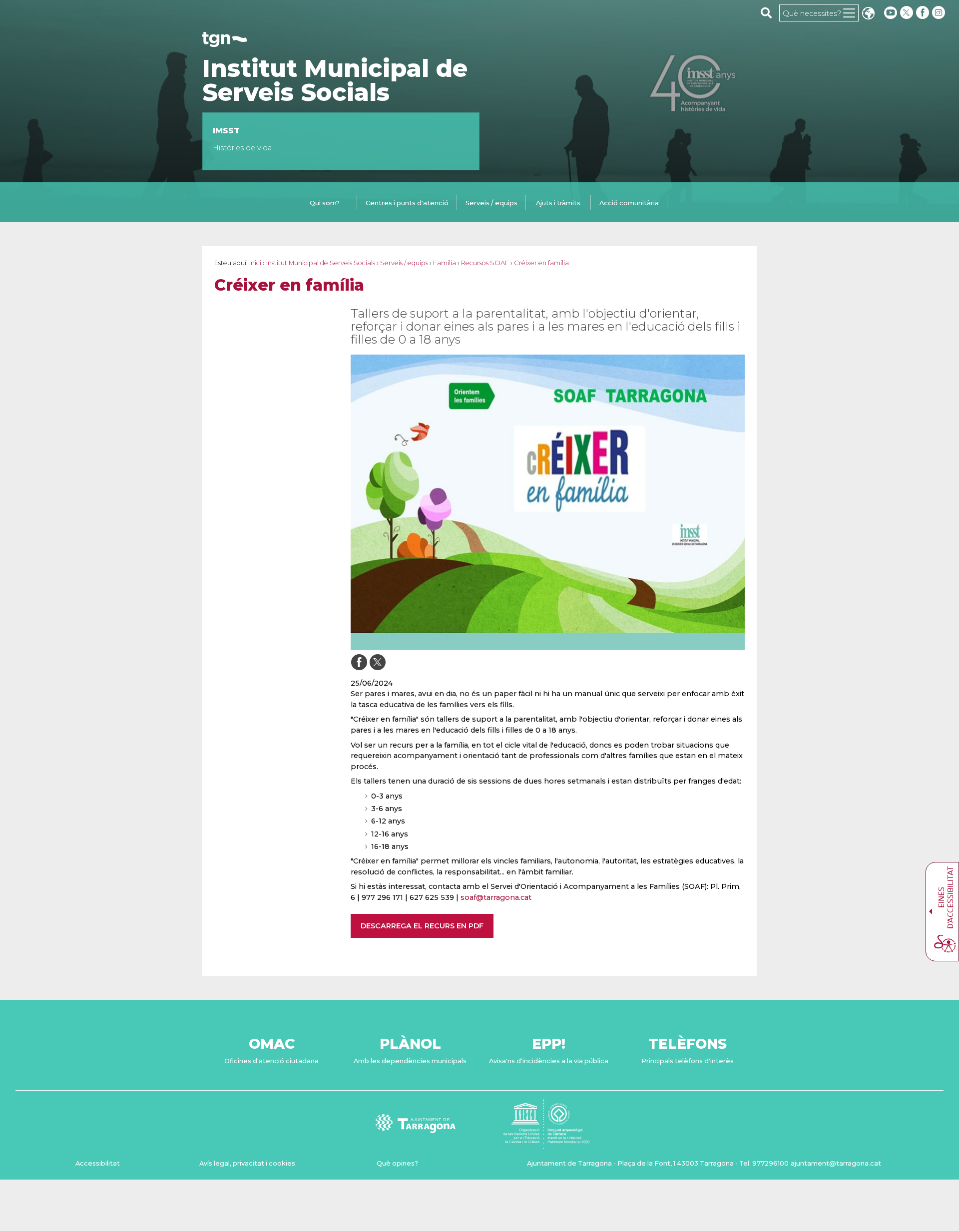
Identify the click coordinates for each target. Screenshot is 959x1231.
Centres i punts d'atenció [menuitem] (407, 203)
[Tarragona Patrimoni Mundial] (546, 1144)
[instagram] (940, 12)
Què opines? (397, 1163)
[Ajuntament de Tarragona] (224, 42)
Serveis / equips (404, 263)
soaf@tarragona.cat (496, 897)
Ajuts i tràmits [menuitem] (558, 203)
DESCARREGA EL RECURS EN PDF (422, 925)
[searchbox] (766, 12)
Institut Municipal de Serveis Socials (335, 80)
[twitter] (908, 12)
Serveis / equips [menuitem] (491, 203)
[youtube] (891, 12)
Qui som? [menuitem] (325, 203)
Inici (255, 263)
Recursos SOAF (485, 263)
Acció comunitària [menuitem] (629, 203)
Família (444, 263)
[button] (868, 14)
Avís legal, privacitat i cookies (247, 1163)
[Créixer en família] (548, 502)
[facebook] (924, 12)
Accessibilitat (97, 1163)
